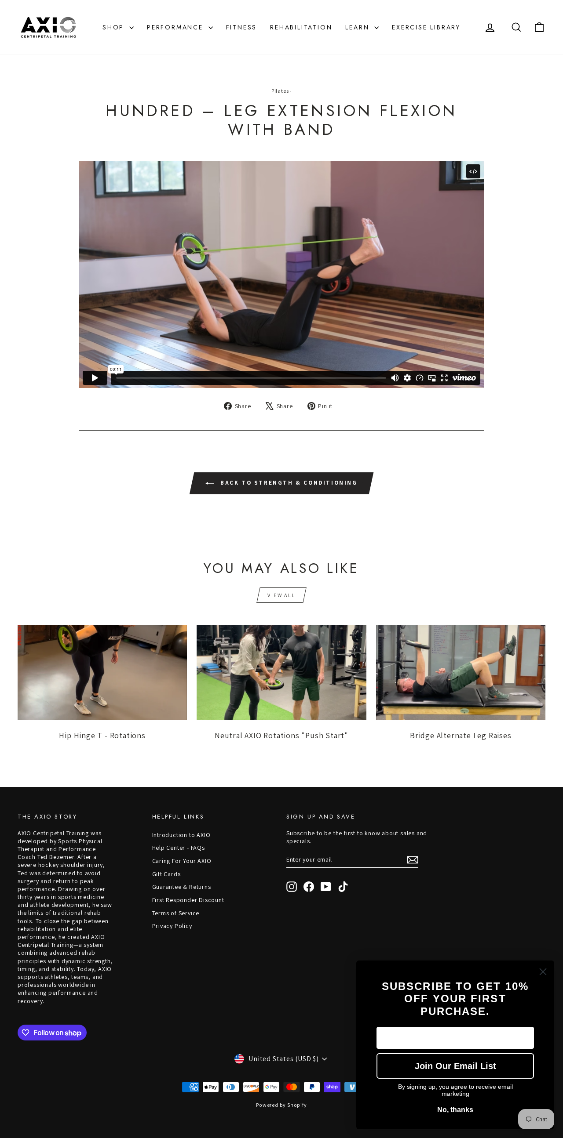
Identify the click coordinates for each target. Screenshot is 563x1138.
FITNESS (241, 27)
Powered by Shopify (281, 1105)
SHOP (114, 27)
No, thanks (455, 1109)
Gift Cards (166, 874)
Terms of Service (176, 913)
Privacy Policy (172, 926)
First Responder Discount (188, 900)
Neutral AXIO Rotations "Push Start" (281, 735)
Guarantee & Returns (181, 887)
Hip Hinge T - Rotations (102, 735)
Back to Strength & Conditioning (287, 483)
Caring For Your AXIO (182, 861)
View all (281, 595)
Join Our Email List (455, 1066)
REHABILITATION (301, 27)
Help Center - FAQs (178, 848)
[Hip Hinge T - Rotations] (102, 672)
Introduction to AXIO (181, 835)
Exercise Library (426, 27)
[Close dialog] (543, 971)
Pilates (280, 90)
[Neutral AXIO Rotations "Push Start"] (281, 672)
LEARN (358, 27)
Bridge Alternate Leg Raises (461, 735)
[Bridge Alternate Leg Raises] (460, 672)
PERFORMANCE (176, 27)
